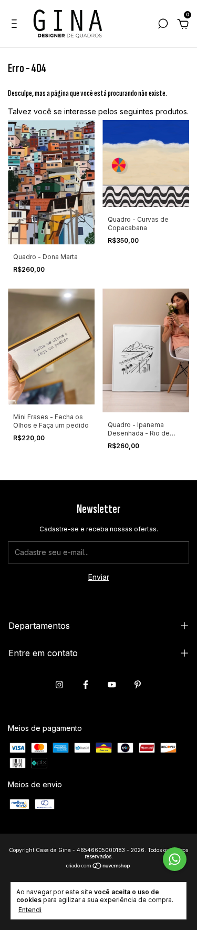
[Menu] (16, 25)
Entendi (30, 910)
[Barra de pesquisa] (163, 25)
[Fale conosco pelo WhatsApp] (174, 859)
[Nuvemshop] (98, 866)
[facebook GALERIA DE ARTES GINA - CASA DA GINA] (85, 684)
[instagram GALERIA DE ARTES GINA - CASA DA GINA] (59, 684)
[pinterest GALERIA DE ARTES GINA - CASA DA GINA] (137, 684)
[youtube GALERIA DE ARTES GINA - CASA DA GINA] (112, 684)
